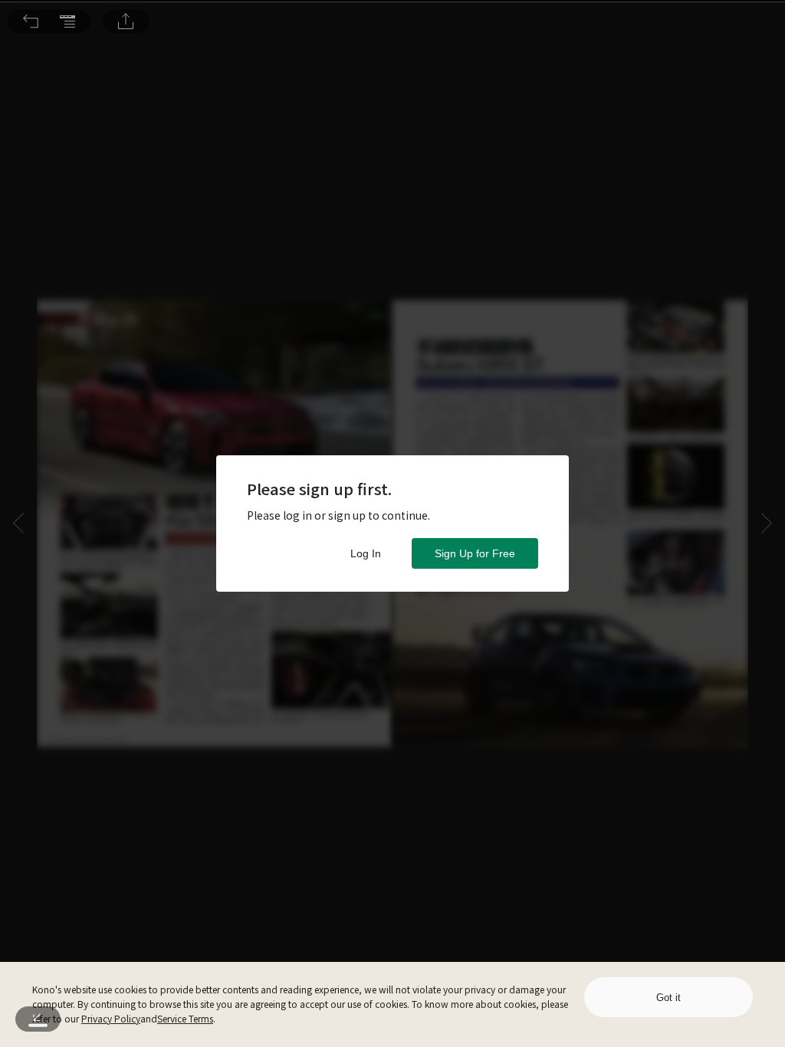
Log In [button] (365, 553)
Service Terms (185, 1018)
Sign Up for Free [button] (475, 553)
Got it (668, 997)
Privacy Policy (110, 1018)
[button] (30, 21)
